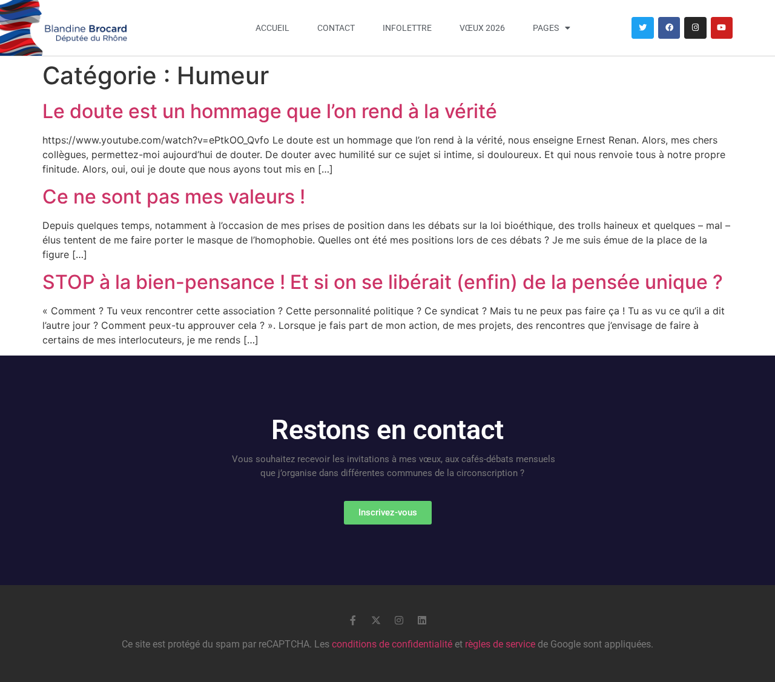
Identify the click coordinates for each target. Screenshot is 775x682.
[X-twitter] (376, 620)
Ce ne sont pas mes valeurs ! (173, 196)
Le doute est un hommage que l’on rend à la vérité (272, 111)
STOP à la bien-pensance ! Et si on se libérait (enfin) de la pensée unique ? (382, 282)
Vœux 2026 (482, 28)
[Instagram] (695, 28)
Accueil (272, 28)
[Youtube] (722, 28)
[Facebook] (669, 28)
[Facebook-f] (353, 620)
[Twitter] (642, 28)
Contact (336, 28)
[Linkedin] (422, 620)
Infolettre (407, 28)
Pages (546, 28)
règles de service (500, 644)
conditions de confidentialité (392, 644)
